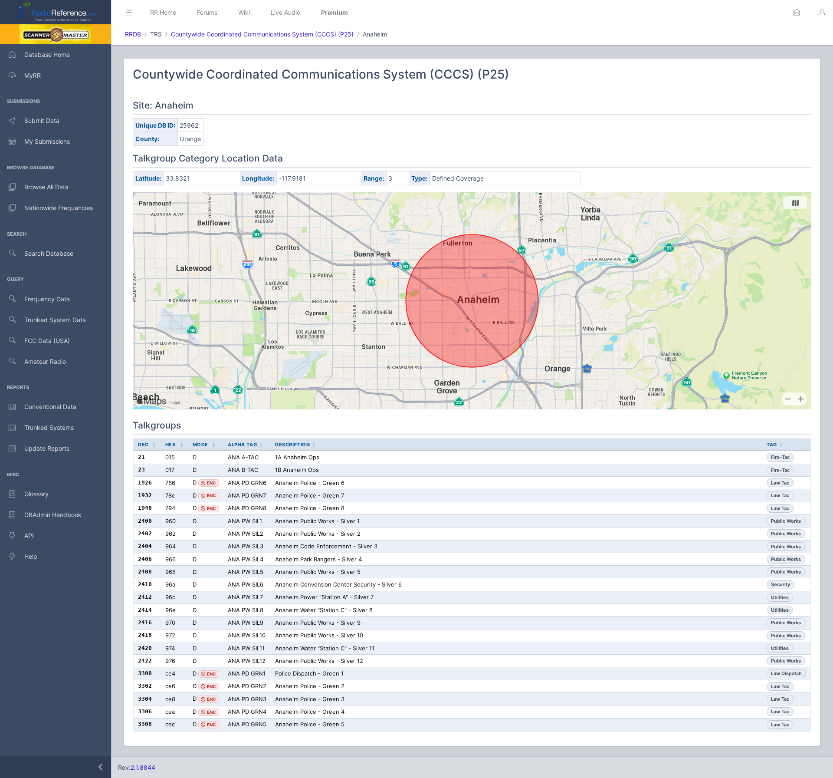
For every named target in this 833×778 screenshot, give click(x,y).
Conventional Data (50, 406)
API (29, 535)
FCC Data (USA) (47, 340)
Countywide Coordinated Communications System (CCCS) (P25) (262, 34)
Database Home (47, 54)
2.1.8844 (143, 767)
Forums (207, 12)
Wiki (244, 12)
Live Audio (285, 12)
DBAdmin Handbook (53, 514)
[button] (796, 12)
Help (30, 556)
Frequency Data (47, 299)
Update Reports (46, 448)
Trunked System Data (55, 319)
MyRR (32, 75)
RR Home (163, 12)
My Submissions (47, 141)
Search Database (48, 253)
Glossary (36, 494)
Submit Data (41, 120)
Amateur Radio (45, 361)
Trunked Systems (49, 427)
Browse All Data (46, 187)
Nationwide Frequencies (58, 207)
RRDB (133, 34)
